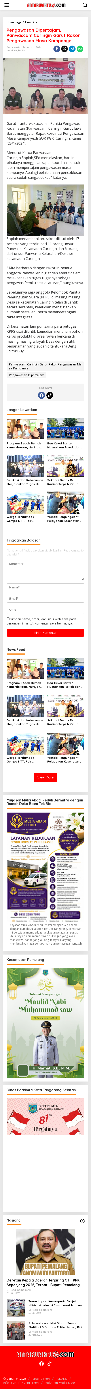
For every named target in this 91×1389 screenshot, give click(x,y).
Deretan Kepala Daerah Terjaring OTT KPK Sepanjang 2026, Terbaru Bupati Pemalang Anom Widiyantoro (43, 1282)
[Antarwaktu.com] (46, 5)
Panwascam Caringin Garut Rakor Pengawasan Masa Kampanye (45, 366)
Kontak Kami (30, 1382)
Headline (12, 50)
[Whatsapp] (80, 49)
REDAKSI (62, 1378)
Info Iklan (9, 1382)
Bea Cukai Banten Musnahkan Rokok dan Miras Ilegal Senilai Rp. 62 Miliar (63, 445)
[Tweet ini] (64, 49)
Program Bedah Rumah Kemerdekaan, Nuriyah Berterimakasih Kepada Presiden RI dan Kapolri (24, 445)
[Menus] (6, 5)
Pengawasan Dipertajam (26, 375)
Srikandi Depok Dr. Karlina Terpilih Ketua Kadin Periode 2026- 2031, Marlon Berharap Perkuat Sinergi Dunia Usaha (64, 482)
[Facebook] (41, 395)
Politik (21, 50)
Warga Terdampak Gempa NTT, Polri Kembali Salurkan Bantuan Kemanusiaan (23, 519)
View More (45, 777)
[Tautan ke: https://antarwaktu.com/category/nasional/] (82, 1221)
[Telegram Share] (72, 49)
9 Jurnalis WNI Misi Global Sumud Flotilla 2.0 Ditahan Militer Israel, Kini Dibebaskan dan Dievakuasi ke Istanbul (55, 1325)
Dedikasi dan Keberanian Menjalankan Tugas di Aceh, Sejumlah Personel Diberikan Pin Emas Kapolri (25, 482)
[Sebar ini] (56, 49)
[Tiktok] (49, 395)
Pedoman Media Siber (60, 1382)
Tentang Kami (40, 1378)
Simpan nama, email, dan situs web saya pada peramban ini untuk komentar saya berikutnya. (41, 621)
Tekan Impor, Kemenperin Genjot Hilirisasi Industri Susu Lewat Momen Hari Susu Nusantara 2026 (55, 1303)
